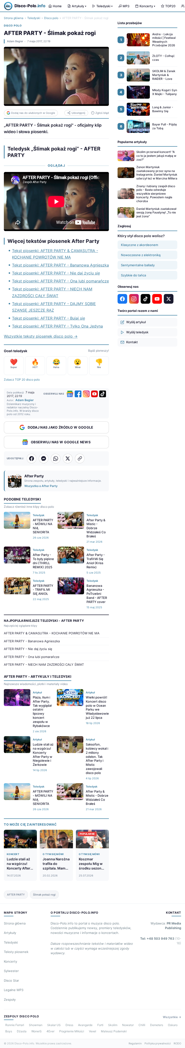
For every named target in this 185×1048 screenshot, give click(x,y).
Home (57, 6)
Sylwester (11, 971)
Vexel (92, 1031)
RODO (177, 1043)
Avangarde (85, 1025)
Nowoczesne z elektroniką (140, 255)
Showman (35, 1025)
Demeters (156, 1025)
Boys (8, 1031)
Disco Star (11, 980)
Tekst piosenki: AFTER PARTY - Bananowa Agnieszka (60, 265)
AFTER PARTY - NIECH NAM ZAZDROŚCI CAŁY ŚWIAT (44, 664)
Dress (69, 1025)
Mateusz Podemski (114, 1031)
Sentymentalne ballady (138, 265)
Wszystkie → (172, 1017)
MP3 (126, 6)
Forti (100, 1025)
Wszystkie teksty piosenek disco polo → (41, 336)
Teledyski (104, 6)
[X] (168, 299)
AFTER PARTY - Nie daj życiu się (28, 649)
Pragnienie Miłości (71, 1031)
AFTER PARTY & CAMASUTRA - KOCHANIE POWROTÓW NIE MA (51, 633)
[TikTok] (102, 393)
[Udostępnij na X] (68, 458)
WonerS (36, 1031)
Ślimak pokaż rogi (44, 894)
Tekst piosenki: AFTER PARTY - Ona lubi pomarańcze (60, 281)
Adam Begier (15, 41)
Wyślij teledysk (137, 332)
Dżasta (21, 1031)
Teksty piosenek (16, 952)
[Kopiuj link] (80, 458)
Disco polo (51, 18)
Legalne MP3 (13, 990)
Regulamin (135, 1043)
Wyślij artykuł (136, 322)
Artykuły (79, 6)
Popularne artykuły (132, 142)
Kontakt (132, 342)
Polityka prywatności (158, 1043)
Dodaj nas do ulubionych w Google (33, 113)
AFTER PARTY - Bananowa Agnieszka (32, 641)
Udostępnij (78, 113)
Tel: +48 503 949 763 (160, 941)
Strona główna (13, 18)
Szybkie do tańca (133, 275)
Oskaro (173, 1025)
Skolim (112, 1025)
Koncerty (147, 6)
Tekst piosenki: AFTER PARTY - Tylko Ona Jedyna (57, 326)
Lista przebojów (130, 23)
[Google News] (69, 393)
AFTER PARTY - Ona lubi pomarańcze (31, 657)
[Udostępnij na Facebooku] (31, 458)
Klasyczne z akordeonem (139, 245)
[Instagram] (86, 393)
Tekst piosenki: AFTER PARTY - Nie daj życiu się (56, 273)
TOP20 (170, 6)
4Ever (50, 1031)
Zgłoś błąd (102, 113)
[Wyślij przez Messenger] (43, 458)
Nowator (128, 1025)
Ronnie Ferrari (14, 1025)
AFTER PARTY (16, 894)
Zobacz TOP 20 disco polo (22, 379)
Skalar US (54, 1025)
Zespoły (10, 999)
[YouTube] (94, 393)
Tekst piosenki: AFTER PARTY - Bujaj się (48, 318)
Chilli (142, 1025)
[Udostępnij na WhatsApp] (55, 458)
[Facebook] (78, 393)
